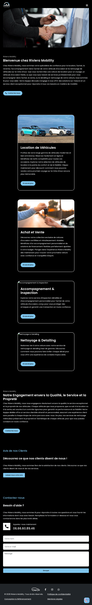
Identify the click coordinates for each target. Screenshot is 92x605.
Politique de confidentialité (59, 594)
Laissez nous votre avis (14, 475)
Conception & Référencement (17, 599)
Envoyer (46, 571)
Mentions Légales (54, 599)
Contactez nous (13, 93)
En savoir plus (28, 183)
